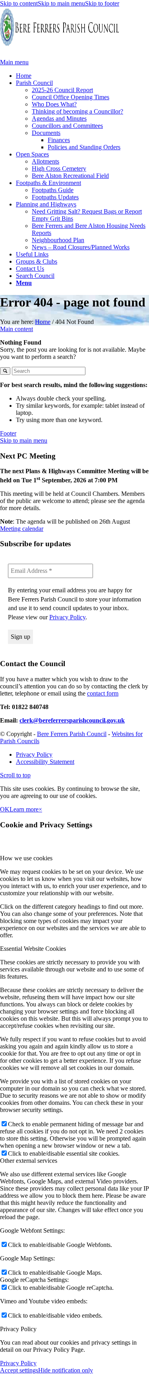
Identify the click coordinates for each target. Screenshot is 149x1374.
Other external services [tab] (28, 1160)
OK (5, 809)
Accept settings (19, 1370)
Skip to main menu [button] (23, 440)
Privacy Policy (67, 617)
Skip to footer (102, 3)
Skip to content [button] (19, 3)
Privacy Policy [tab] (18, 1329)
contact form (102, 693)
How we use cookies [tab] (26, 858)
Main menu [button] (14, 62)
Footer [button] (8, 433)
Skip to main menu (61, 3)
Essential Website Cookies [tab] (33, 948)
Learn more (24, 809)
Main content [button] (16, 329)
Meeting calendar (21, 528)
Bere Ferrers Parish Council (71, 733)
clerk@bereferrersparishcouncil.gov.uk (72, 720)
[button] (24, 282)
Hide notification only (65, 1370)
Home (42, 321)
